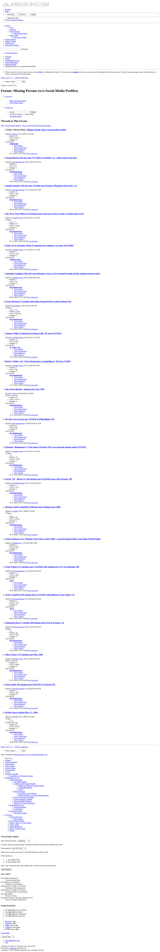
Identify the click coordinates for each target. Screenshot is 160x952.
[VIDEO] (8, 927)
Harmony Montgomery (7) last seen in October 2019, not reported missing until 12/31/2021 (45, 447)
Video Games (14, 825)
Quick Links (14, 35)
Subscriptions (9, 764)
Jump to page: (10, 81)
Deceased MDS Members (23, 801)
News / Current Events (17, 829)
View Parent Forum (16, 103)
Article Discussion (11, 62)
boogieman (16, 306)
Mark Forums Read (20, 33)
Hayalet (15, 717)
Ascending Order (14, 860)
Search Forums (10, 768)
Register (8, 9)
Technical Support (16, 811)
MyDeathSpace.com (12, 60)
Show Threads (17, 114)
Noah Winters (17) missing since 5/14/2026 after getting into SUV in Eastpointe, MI (42, 567)
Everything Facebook (17, 821)
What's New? (9, 43)
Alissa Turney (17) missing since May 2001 (24, 654)
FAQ (11, 28)
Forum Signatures (20, 807)
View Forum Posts (20, 148)
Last (21, 78)
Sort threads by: (6, 848)
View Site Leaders (20, 37)
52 (16, 310)
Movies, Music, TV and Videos (20, 823)
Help (7, 11)
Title (2, 126)
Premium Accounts (11, 774)
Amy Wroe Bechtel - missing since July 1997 (25, 389)
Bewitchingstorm (18, 162)
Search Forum (9, 107)
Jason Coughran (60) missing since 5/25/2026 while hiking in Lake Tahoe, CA (40, 595)
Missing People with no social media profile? (46, 130)
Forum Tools (8, 96)
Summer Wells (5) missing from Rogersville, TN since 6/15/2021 (33, 333)
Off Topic (8, 815)
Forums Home (10, 770)
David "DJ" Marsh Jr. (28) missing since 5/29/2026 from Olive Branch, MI (38, 479)
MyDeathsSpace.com (12, 940)
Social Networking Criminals (24, 797)
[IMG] (7, 925)
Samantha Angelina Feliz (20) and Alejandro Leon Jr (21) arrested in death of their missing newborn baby (52, 273)
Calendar (13, 30)
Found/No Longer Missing (27, 793)
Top (46, 755)
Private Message (19, 150)
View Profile (18, 146)
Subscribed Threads (12, 45)
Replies (18, 126)
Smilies (7, 923)
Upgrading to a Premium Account (21, 776)
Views (24, 126)
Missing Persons (10, 64)
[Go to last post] (31, 153)
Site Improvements (20, 813)
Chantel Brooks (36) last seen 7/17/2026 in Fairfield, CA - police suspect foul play (41, 158)
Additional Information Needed (24, 784)
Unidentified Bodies (25, 788)
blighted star (17, 543)
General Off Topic (16, 817)
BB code (8, 921)
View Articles (18, 151)
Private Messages (11, 762)
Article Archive (10, 39)
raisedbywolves (18, 218)
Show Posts (29, 114)
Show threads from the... (9, 841)
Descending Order (14, 862)
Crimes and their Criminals (23, 799)
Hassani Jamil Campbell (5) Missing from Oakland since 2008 (33, 507)
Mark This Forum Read (18, 101)
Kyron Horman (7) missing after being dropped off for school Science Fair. (38, 301)
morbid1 (15, 511)
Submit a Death (10, 41)
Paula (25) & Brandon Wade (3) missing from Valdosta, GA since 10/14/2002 (39, 245)
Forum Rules (5, 933)
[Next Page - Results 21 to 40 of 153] (17, 78)
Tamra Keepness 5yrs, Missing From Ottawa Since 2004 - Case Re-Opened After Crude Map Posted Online (53, 539)
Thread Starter (10, 126)
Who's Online (10, 766)
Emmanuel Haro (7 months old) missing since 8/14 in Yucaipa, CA (34, 623)
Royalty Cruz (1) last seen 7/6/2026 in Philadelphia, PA (29, 419)
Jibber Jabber (18, 819)
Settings (8, 760)
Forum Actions (15, 31)
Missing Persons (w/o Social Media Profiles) (33, 795)
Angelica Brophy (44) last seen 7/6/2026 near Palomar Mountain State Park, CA (41, 186)
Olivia (15, 134)
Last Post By (31, 126)
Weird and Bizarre (16, 827)
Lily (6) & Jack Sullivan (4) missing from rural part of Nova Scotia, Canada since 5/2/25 (44, 214)
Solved (20, 789)
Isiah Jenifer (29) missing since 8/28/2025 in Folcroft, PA (30, 684)
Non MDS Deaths (20, 782)
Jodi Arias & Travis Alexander (24, 803)
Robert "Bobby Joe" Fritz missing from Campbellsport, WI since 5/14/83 (37, 361)
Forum (7, 26)
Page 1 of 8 (5, 78)
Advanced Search (11, 53)
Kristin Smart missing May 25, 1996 (21, 712)
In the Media (18, 809)
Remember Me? (13, 18)
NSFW (12, 831)
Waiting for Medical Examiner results (31, 786)
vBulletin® (13, 948)
